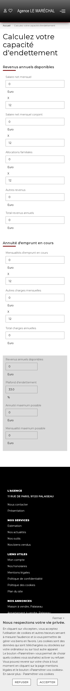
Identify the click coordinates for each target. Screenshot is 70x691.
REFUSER (21, 682)
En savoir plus (12, 674)
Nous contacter (17, 504)
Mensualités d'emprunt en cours (27, 252)
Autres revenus (15, 190)
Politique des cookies (21, 585)
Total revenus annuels (20, 213)
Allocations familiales (19, 152)
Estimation (14, 526)
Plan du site (15, 591)
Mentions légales (18, 572)
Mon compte (16, 560)
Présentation (15, 510)
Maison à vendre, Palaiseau (25, 606)
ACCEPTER (47, 682)
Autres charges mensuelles (23, 290)
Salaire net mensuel (18, 77)
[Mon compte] (5, 11)
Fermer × (58, 618)
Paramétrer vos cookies (38, 674)
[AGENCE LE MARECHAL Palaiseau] (36, 11)
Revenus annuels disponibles (24, 359)
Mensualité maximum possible (25, 428)
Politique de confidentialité (25, 578)
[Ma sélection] (10, 11)
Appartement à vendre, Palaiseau (29, 613)
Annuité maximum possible (23, 405)
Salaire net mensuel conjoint (24, 114)
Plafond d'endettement (21, 382)
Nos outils (13, 538)
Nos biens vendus (19, 544)
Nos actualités (16, 532)
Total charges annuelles (21, 328)
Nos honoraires (17, 566)
